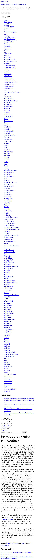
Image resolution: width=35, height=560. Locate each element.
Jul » (6, 430)
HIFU (5, 34)
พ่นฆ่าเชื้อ (7, 203)
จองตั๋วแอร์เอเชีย (8, 102)
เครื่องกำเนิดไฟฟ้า (9, 313)
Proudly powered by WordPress (9, 558)
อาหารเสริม (7, 303)
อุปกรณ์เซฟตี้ (7, 309)
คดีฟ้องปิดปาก (8, 76)
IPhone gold (7, 36)
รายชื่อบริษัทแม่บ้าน (9, 252)
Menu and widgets (5, 13)
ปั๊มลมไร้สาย (7, 196)
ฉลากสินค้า (7, 108)
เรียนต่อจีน (7, 350)
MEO (5, 43)
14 (4, 425)
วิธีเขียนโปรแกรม (9, 262)
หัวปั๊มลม (6, 293)
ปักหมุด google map (9, 190)
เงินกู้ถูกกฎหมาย (8, 329)
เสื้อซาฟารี (7, 358)
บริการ (6, 168)
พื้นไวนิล (6, 207)
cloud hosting (7, 23)
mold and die (7, 46)
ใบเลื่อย (6, 387)
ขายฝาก (6, 69)
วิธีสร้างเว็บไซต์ (8, 260)
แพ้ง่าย (6, 372)
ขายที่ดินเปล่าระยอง (9, 67)
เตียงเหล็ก (6, 342)
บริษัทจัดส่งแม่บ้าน (9, 176)
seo (5, 52)
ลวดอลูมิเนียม (8, 258)
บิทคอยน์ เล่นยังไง (9, 186)
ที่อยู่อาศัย (6, 158)
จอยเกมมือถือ (8, 104)
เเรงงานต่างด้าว (8, 366)
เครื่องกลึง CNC (8, 311)
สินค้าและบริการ (8, 276)
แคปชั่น (6, 368)
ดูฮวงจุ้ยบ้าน (7, 127)
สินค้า (5, 274)
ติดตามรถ (7, 137)
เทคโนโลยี (7, 344)
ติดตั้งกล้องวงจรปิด (9, 135)
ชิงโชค (6, 119)
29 (6, 428)
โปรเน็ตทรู (7, 379)
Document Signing (9, 26)
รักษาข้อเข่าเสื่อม (9, 221)
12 (1, 425)
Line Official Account (9, 37)
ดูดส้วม (6, 125)
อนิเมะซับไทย (8, 297)
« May (2, 430)
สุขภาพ (6, 278)
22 (6, 427)
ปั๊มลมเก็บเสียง (8, 194)
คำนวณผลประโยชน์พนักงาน (12, 92)
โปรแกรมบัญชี (8, 381)
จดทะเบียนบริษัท (8, 98)
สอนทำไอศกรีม (8, 268)
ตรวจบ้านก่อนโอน (9, 131)
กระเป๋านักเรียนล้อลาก (10, 61)
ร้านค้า (6, 243)
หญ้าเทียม (7, 284)
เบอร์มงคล (7, 346)
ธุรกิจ (5, 164)
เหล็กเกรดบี (7, 364)
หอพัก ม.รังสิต (8, 291)
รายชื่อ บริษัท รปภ (9, 250)
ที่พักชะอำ (7, 153)
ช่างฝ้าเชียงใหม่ (8, 117)
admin (23, 543)
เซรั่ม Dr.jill (7, 336)
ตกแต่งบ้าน (7, 129)
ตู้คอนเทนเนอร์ (8, 139)
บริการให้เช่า (7, 174)
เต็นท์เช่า (6, 338)
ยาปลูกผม (6, 209)
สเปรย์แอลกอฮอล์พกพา (10, 282)
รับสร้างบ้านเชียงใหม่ (10, 241)
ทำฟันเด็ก (6, 149)
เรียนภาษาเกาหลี (9, 356)
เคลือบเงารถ (7, 323)
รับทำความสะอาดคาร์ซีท (11, 235)
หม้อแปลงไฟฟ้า (8, 286)
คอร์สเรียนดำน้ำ (8, 88)
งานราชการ (7, 96)
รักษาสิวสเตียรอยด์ (9, 223)
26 (1, 428)
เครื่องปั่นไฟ (7, 317)
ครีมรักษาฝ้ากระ (8, 78)
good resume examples (10, 31)
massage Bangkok (8, 42)
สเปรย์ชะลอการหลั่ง (9, 280)
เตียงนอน (6, 340)
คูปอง (5, 94)
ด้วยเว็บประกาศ (8, 121)
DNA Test (6, 25)
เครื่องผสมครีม (8, 321)
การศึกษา (6, 63)
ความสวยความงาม (9, 80)
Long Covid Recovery (9, 39)
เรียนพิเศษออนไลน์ (9, 352)
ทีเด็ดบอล (6, 160)
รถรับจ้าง (6, 213)
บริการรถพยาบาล (9, 172)
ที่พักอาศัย (7, 155)
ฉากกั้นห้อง (7, 110)
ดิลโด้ (5, 123)
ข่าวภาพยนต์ (7, 74)
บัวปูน (5, 178)
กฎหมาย (6, 55)
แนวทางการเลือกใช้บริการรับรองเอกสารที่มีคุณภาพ (19, 398)
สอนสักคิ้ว (7, 270)
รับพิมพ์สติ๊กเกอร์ (8, 239)
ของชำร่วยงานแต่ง (9, 65)
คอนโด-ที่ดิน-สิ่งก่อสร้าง (11, 82)
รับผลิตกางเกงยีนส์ (9, 237)
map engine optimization (10, 40)
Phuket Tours (7, 49)
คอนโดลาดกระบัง (9, 86)
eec (5, 29)
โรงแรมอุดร (7, 385)
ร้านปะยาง (7, 248)
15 (6, 425)
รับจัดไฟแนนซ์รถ (9, 225)
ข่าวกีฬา (6, 72)
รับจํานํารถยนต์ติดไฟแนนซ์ (11, 229)
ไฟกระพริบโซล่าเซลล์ (10, 389)
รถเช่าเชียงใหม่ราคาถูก (10, 217)
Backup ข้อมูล (8, 22)
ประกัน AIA (7, 188)
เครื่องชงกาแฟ (8, 315)
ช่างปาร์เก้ (7, 112)
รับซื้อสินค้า (7, 231)
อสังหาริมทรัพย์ (8, 301)
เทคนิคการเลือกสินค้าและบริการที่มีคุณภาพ (13, 4)
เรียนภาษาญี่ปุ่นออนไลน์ (11, 354)
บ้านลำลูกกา (7, 184)
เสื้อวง (5, 360)
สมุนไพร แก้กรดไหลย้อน (11, 266)
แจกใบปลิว (7, 370)
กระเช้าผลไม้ (7, 57)
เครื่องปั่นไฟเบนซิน (9, 319)
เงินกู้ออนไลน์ (8, 331)
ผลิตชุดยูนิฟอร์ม (8, 198)
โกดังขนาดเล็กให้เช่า (10, 374)
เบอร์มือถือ (7, 348)
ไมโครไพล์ (7, 391)
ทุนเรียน (6, 162)
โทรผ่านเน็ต (7, 377)
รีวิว (5, 254)
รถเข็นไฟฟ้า (7, 215)
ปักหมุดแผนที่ (7, 192)
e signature (6, 28)
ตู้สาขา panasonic (8, 141)
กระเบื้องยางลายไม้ (9, 59)
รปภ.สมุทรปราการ (9, 219)
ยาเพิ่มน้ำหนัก (8, 211)
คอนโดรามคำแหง (9, 84)
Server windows (8, 53)
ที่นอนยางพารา (8, 151)
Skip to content (4, 1)
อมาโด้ (6, 299)
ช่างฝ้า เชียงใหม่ (8, 115)
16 (8, 425)
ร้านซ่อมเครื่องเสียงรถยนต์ (11, 246)
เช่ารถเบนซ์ (7, 334)
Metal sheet (7, 45)
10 (9, 423)
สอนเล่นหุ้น (7, 272)
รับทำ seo (6, 233)
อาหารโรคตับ (8, 305)
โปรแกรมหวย (8, 383)
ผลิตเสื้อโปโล (7, 200)
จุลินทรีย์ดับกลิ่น (8, 106)
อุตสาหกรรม (7, 307)
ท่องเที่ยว (6, 145)
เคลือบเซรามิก (8, 325)
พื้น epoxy (6, 205)
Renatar (6, 50)
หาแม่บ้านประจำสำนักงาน (11, 295)
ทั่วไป (5, 147)
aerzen (5, 20)
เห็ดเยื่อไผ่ (6, 362)
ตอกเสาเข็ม (7, 133)
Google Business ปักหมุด (10, 32)
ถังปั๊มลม (6, 143)
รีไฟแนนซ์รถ (7, 256)
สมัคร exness (7, 264)
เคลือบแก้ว (7, 327)
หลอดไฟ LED (8, 288)
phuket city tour (8, 47)
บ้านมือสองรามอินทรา (10, 182)
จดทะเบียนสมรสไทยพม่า (11, 100)
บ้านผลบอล (7, 180)
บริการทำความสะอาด (10, 170)
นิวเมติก (6, 166)
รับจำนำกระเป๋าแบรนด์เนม (11, 227)
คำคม (5, 90)
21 (4, 427)
